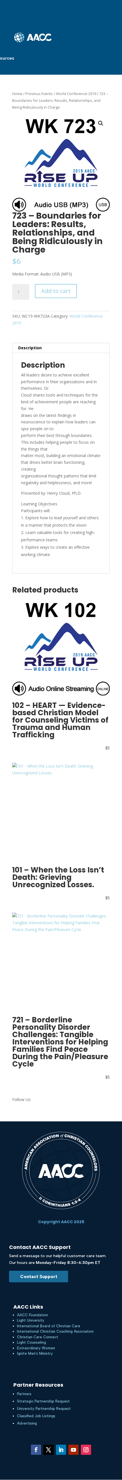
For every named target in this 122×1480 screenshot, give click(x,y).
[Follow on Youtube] (73, 1450)
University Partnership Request (44, 1408)
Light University (30, 1320)
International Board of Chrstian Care (48, 1326)
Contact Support (38, 1276)
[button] (101, 123)
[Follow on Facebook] (36, 1450)
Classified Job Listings (36, 1416)
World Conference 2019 (76, 93)
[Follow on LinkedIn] (61, 1450)
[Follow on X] (48, 1450)
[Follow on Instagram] (86, 1450)
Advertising (27, 1423)
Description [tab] (30, 347)
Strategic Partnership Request (43, 1401)
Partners (24, 1394)
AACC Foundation (32, 1315)
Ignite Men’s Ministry (35, 1353)
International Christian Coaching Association (55, 1331)
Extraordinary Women (36, 1348)
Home (17, 93)
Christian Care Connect (37, 1337)
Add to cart (56, 291)
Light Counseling (31, 1342)
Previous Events (39, 93)
